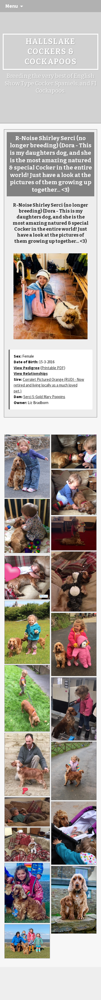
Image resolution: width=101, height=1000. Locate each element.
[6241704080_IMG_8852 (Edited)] (27, 466)
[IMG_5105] (74, 900)
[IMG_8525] (74, 770)
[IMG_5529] (74, 492)
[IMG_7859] (27, 764)
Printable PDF (52, 367)
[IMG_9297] (74, 533)
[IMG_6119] (74, 644)
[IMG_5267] (27, 893)
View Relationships (31, 373)
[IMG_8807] (27, 811)
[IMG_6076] (74, 581)
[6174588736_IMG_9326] (74, 833)
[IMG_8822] (27, 577)
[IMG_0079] (27, 844)
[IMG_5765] (27, 526)
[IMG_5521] (74, 451)
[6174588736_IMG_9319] (27, 632)
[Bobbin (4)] (27, 941)
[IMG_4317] (27, 698)
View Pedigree (27, 367)
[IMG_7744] (74, 708)
